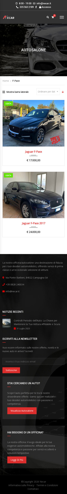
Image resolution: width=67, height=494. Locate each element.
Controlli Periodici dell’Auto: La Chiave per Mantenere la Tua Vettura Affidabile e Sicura (37, 322)
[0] (53, 17)
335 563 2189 (26, 7)
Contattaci (33, 488)
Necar (43, 481)
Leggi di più (17, 459)
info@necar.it (44, 3)
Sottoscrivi (11, 370)
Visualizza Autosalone (22, 410)
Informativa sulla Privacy (21, 485)
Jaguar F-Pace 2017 (33, 223)
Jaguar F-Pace (33, 151)
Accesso (46, 7)
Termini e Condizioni (47, 485)
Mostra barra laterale (17, 91)
